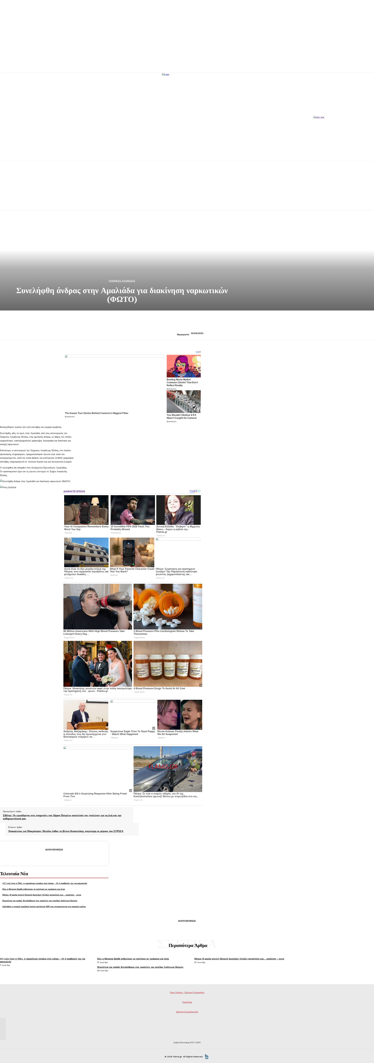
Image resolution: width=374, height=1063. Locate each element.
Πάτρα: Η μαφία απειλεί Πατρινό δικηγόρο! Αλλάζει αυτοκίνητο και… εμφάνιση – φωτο (41, 894)
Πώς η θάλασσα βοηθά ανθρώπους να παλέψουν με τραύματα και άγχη (33, 889)
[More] (75, 857)
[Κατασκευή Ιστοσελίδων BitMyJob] (206, 1056)
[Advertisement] (187, 189)
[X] (43, 857)
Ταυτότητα (187, 1002)
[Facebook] (33, 857)
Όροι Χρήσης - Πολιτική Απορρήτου (187, 992)
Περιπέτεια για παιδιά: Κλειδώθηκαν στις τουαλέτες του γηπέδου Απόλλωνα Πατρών (39, 900)
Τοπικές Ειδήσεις (122, 281)
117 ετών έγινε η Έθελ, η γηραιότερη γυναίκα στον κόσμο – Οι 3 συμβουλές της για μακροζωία (44, 883)
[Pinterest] (54, 857)
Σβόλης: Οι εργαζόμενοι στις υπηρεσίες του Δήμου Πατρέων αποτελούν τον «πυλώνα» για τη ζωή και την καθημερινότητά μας (62, 817)
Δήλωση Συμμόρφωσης (187, 1012)
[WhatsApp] (64, 857)
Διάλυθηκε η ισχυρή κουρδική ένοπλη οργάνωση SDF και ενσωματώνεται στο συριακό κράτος (44, 906)
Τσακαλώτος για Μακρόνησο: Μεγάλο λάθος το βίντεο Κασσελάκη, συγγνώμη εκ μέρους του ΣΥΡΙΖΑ (65, 831)
